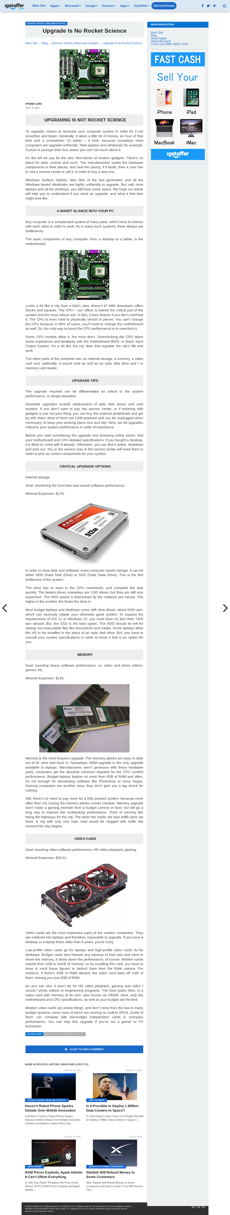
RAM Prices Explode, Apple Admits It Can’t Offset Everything (53, 1174)
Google (90, 6)
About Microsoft (161, 41)
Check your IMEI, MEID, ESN (169, 44)
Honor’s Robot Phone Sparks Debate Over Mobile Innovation (50, 1108)
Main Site (39, 5)
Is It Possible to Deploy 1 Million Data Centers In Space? (112, 1108)
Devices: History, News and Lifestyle (65, 1034)
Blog (154, 35)
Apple (54, 6)
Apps (123, 6)
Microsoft (72, 6)
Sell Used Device (163, 5)
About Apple (159, 38)
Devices (107, 6)
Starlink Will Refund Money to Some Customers (110, 1174)
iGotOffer (141, 6)
